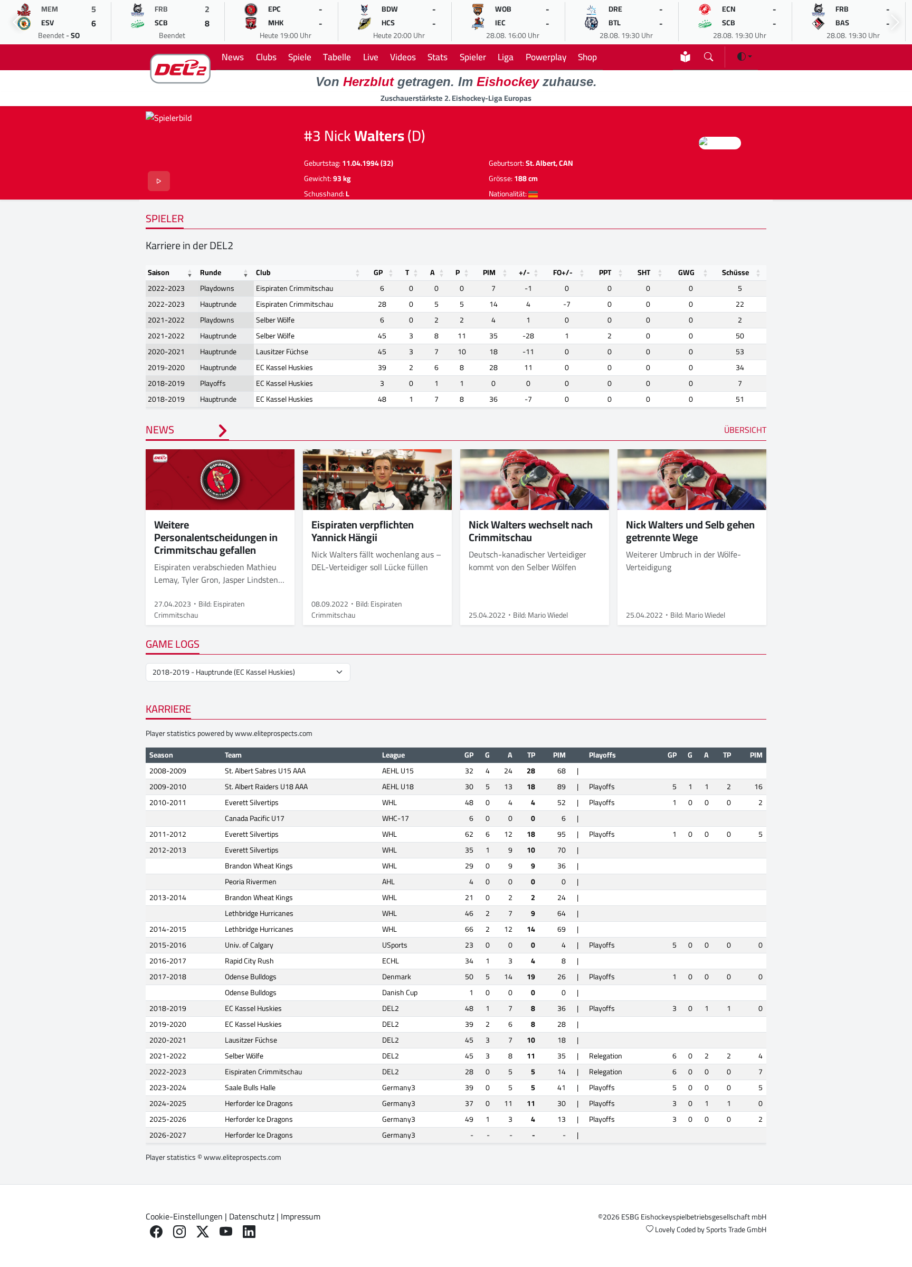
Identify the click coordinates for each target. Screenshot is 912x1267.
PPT (605, 272)
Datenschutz (251, 1216)
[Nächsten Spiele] (895, 22)
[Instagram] (179, 1232)
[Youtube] (225, 1232)
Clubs (266, 56)
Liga (506, 56)
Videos (403, 56)
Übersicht (745, 430)
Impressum (300, 1216)
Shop (587, 56)
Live (370, 56)
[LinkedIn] (249, 1232)
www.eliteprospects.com (273, 733)
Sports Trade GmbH (736, 1229)
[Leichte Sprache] (685, 57)
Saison (158, 272)
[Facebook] (156, 1232)
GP (378, 272)
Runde (210, 272)
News (233, 56)
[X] (202, 1232)
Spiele (299, 56)
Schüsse (735, 272)
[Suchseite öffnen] (708, 54)
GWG (686, 272)
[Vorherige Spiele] (17, 22)
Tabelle (337, 56)
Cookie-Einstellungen (184, 1216)
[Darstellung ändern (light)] (744, 56)
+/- (524, 272)
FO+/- (563, 272)
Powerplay (546, 56)
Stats (438, 56)
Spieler (473, 56)
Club (263, 272)
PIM (489, 272)
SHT (644, 272)
